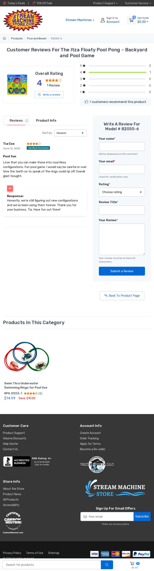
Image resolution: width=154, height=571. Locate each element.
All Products (11, 499)
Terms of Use (34, 553)
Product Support (14, 433)
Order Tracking (89, 438)
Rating (104, 184)
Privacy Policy (12, 553)
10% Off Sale (44, 3)
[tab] (16, 120)
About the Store (13, 489)
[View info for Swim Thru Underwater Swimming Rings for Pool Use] (26, 356)
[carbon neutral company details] (38, 522)
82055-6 (56, 38)
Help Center (10, 444)
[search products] (107, 564)
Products (17, 38)
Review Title (108, 202)
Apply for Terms (90, 444)
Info (46, 120)
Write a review (51, 94)
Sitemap (53, 553)
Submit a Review (121, 271)
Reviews (16, 120)
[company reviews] (38, 461)
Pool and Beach (37, 38)
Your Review (108, 220)
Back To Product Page (124, 295)
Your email (107, 161)
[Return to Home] (5, 38)
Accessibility (11, 505)
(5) (40, 393)
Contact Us (10, 449)
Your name (107, 138)
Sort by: (47, 133)
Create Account (90, 433)
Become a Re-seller (92, 449)
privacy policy (121, 524)
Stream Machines (79, 20)
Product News (12, 494)
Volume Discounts (14, 438)
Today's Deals (16, 3)
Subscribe (142, 516)
